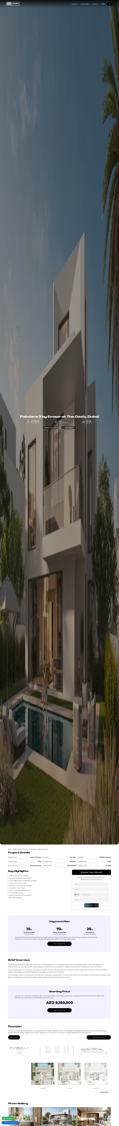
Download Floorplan (99, 1037)
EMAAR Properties (105, 857)
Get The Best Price (59, 1010)
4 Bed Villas (14, 1037)
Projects (74, 4)
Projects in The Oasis (29, 849)
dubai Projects (17, 849)
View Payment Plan (59, 944)
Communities (85, 4)
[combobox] (76, 895)
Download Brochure (50, 427)
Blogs (103, 4)
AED (109, 4)
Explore (95, 4)
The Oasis (73, 857)
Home (10, 849)
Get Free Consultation (10, 1122)
